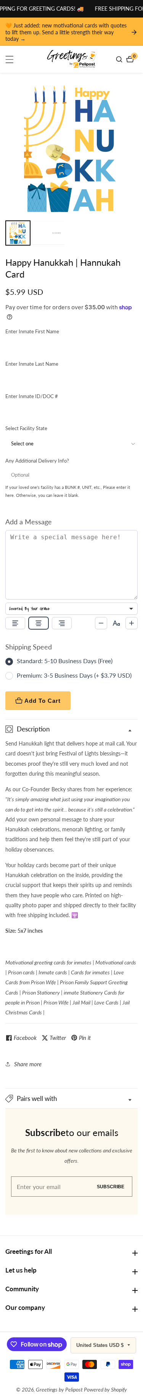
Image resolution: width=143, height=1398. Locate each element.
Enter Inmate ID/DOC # (31, 396)
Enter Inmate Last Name (31, 364)
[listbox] (71, 609)
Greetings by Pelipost (59, 1389)
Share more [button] (28, 1064)
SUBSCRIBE (110, 1186)
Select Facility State (26, 428)
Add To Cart (42, 700)
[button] (71, 1098)
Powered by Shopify (105, 1389)
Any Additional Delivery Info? (37, 461)
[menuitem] (18, 233)
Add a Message (28, 521)
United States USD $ (100, 1345)
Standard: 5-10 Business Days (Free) (64, 660)
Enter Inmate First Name (32, 331)
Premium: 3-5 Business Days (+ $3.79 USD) (74, 675)
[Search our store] (120, 59)
